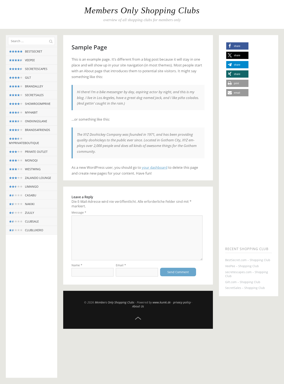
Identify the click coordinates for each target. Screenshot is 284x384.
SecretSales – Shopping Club (245, 288)
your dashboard (154, 167)
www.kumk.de (162, 302)
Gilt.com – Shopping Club (242, 282)
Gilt (27, 77)
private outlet (36, 152)
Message (79, 212)
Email (121, 265)
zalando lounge (37, 178)
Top (138, 318)
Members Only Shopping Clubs (142, 10)
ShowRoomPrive (37, 104)
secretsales (34, 95)
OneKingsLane (35, 121)
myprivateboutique (24, 143)
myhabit (31, 112)
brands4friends (37, 130)
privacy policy (182, 302)
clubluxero (33, 230)
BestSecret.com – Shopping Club (247, 260)
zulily (29, 213)
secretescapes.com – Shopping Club (246, 274)
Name (77, 265)
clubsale (31, 221)
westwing (32, 169)
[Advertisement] (31, 309)
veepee (29, 60)
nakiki (29, 204)
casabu (30, 195)
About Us (138, 306)
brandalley (33, 86)
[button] (237, 46)
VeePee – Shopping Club (242, 266)
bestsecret (33, 51)
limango (31, 186)
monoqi (31, 160)
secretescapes (35, 69)
